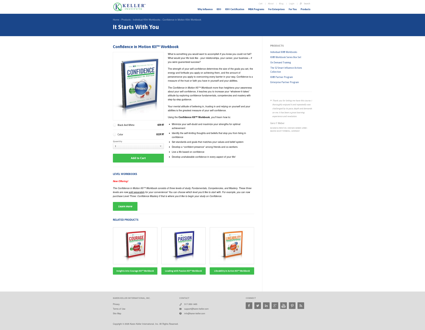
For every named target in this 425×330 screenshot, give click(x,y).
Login (291, 3)
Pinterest (292, 305)
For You (293, 9)
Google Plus (275, 305)
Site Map (117, 313)
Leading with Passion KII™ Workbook (183, 271)
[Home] (129, 7)
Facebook (249, 305)
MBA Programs (256, 9)
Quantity (117, 141)
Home (116, 19)
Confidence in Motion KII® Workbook (182, 19)
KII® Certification (234, 9)
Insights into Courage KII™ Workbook (135, 271)
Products (305, 9)
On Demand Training (280, 62)
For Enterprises (276, 9)
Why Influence (205, 9)
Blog (281, 3)
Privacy (116, 304)
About (271, 3)
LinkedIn (266, 305)
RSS (301, 305)
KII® (219, 9)
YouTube (283, 305)
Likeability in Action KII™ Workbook (232, 271)
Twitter (257, 305)
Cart (260, 3)
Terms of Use (119, 308)
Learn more (125, 206)
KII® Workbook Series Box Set (285, 57)
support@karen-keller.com (196, 308)
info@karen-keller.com (194, 313)
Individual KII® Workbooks (146, 19)
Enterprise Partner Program (284, 82)
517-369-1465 (190, 304)
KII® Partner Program (281, 77)
